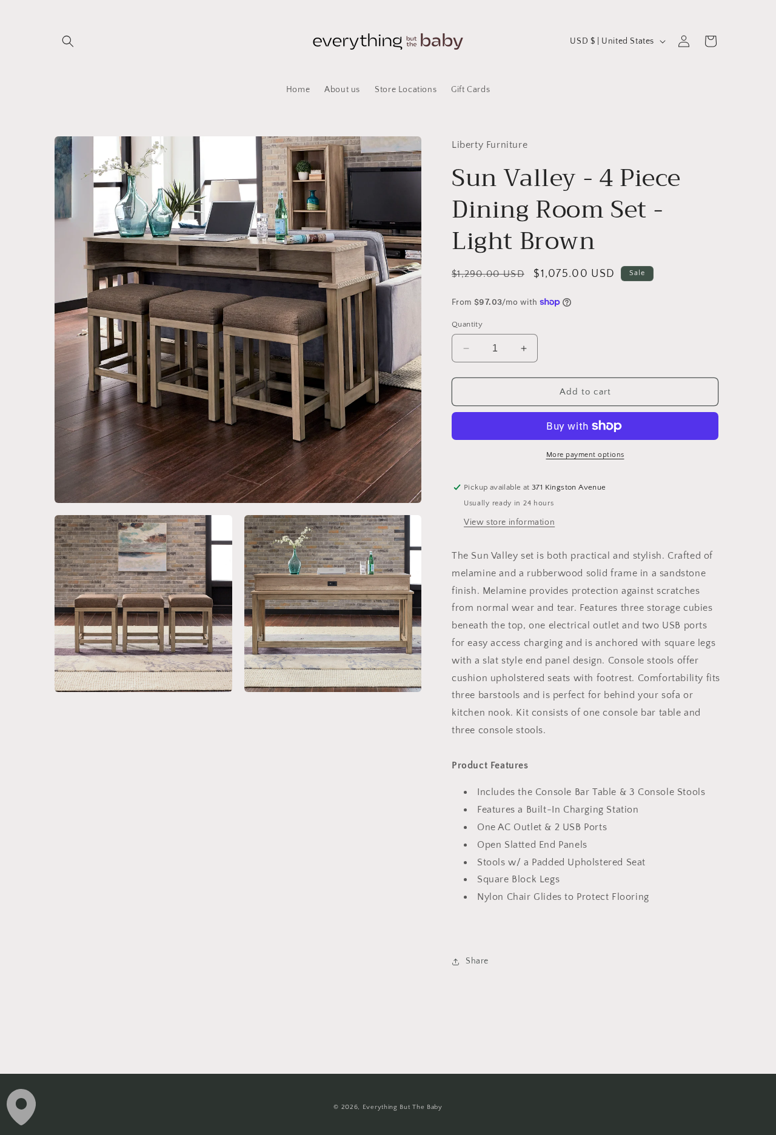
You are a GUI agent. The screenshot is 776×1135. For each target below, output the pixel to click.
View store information (509, 522)
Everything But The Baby (403, 1107)
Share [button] (477, 961)
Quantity (467, 324)
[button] (68, 41)
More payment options (585, 455)
